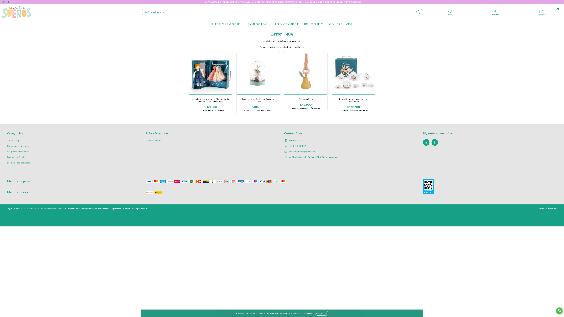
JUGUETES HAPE (313, 24)
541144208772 (295, 140)
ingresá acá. (116, 208)
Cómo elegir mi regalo (18, 146)
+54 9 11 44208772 (297, 146)
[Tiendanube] (548, 209)
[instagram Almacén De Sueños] (4, 2)
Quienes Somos (153, 140)
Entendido (321, 313)
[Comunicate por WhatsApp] (559, 310)
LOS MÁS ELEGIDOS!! (287, 24)
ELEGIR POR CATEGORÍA (226, 24)
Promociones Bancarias (18, 162)
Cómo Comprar (14, 140)
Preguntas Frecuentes (18, 151)
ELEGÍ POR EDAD (258, 24)
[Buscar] (418, 12)
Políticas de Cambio (16, 157)
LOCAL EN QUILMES (340, 24)
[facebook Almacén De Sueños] (8, 2)
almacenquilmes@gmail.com (302, 151)
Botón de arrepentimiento (136, 208)
